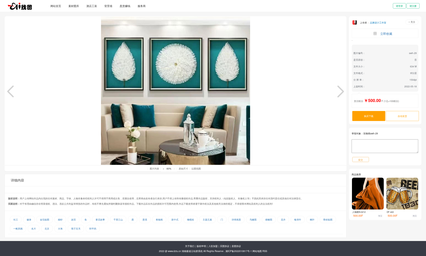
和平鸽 (92, 228)
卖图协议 (236, 246)
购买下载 (368, 116)
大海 (60, 228)
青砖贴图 (327, 219)
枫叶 (312, 219)
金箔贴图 (44, 219)
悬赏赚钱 (125, 6)
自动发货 (402, 116)
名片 (33, 228)
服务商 (142, 6)
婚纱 (60, 219)
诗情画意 (236, 219)
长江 (15, 219)
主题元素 (207, 219)
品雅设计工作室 (378, 22)
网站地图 (257, 251)
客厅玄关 (76, 228)
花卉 (283, 219)
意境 (144, 219)
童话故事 (100, 219)
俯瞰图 (268, 219)
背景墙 (108, 6)
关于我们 (189, 246)
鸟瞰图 (253, 219)
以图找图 (196, 168)
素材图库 (73, 6)
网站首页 (55, 6)
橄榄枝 (190, 219)
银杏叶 (297, 219)
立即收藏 (386, 33)
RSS (264, 251)
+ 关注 (412, 22)
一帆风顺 (18, 228)
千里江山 (118, 219)
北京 (47, 228)
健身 (29, 219)
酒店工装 (91, 6)
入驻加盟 (213, 246)
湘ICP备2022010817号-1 (238, 251)
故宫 (73, 219)
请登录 (399, 6)
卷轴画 (159, 219)
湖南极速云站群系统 (192, 251)
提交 (360, 159)
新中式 (174, 219)
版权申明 (201, 246)
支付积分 (358, 101)
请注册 (413, 6)
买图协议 (224, 246)
